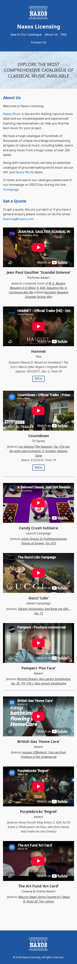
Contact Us (38, 42)
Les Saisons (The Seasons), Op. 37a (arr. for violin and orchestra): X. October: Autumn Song (40, 451)
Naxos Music (12, 114)
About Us (51, 34)
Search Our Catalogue (26, 34)
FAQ (64, 34)
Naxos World (25, 172)
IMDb (38, 379)
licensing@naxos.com (18, 219)
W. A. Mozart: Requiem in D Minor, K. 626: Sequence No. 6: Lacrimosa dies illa (38, 287)
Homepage (11, 189)
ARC (6, 172)
